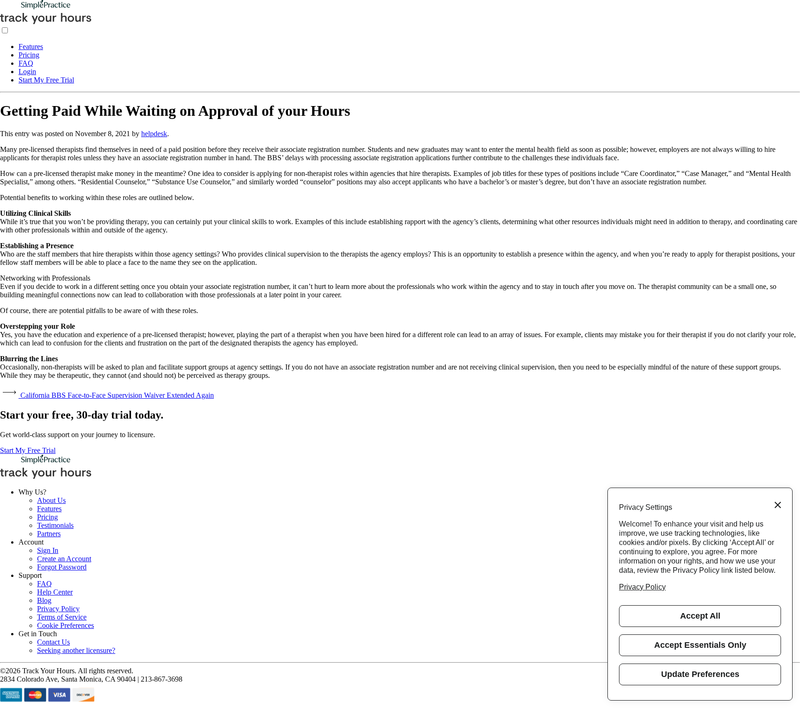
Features (31, 46)
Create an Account (64, 559)
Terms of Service (62, 617)
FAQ (26, 63)
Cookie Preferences (65, 625)
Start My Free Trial (46, 80)
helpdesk (154, 134)
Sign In (47, 550)
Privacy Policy (58, 609)
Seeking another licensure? (76, 650)
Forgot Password (62, 567)
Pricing (29, 55)
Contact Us (53, 642)
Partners (49, 534)
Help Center (55, 592)
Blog (44, 600)
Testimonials (55, 525)
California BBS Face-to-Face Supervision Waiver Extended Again (116, 395)
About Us (51, 500)
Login (27, 71)
